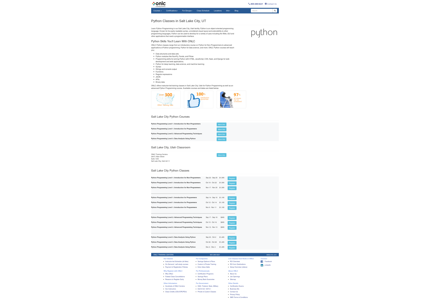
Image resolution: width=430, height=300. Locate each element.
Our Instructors (170, 289)
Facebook (267, 261)
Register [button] (232, 178)
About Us (233, 274)
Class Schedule (203, 10)
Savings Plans (203, 276)
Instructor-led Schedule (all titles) (176, 261)
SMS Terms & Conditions (239, 297)
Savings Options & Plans (206, 261)
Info (227, 10)
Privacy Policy (235, 294)
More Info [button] (221, 124)
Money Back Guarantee (206, 279)
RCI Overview (235, 261)
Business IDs (234, 289)
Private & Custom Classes (207, 291)
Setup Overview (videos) (238, 267)
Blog (236, 10)
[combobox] (262, 11)
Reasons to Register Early (174, 279)
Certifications (171, 10)
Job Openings (235, 276)
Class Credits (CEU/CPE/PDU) (176, 291)
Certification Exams (237, 286)
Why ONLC (169, 274)
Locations (218, 10)
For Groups (186, 10)
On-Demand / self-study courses (176, 264)
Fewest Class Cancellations (175, 276)
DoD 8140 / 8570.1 (204, 289)
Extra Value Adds (204, 267)
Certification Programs (205, 274)
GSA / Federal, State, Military (208, 286)
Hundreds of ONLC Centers (175, 286)
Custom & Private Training (207, 264)
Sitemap (233, 279)
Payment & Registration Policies (176, 267)
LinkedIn (267, 265)
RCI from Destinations (238, 264)
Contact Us (272, 4)
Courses (157, 10)
